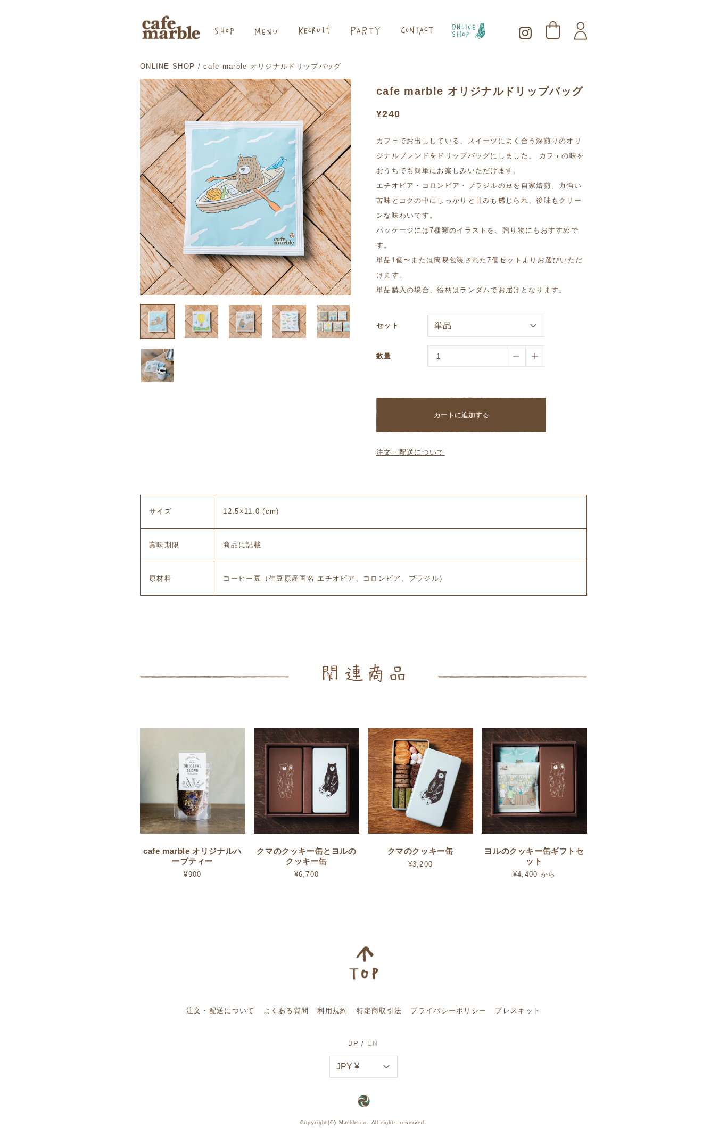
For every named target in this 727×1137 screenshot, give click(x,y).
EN (372, 1044)
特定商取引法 (379, 1011)
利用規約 (332, 1011)
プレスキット (518, 1011)
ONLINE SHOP (167, 66)
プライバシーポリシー (448, 1011)
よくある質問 (286, 1011)
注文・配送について (410, 452)
